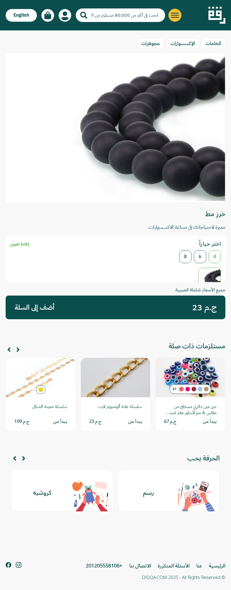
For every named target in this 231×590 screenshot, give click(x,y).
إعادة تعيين (19, 244)
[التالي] (9, 349)
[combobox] (120, 15)
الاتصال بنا (140, 566)
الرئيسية (217, 566)
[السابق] (18, 349)
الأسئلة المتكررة (174, 566)
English (21, 15)
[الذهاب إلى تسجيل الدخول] (65, 15)
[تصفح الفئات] (174, 15)
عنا (199, 566)
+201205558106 (104, 566)
